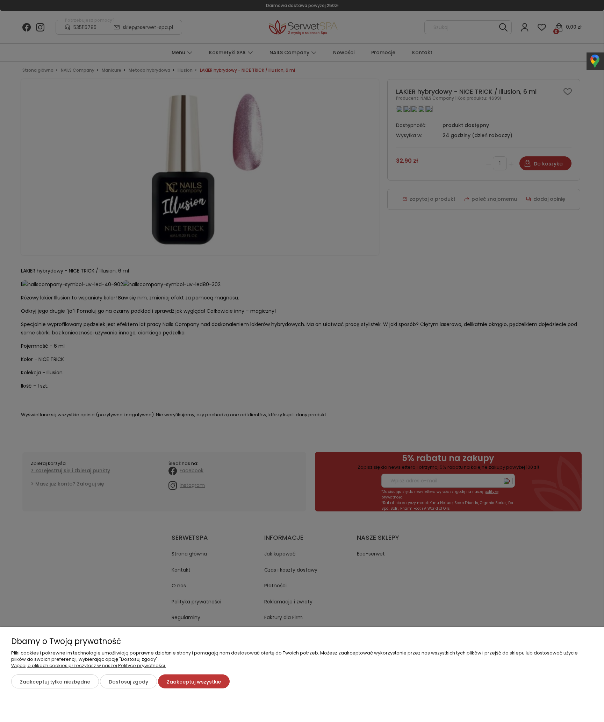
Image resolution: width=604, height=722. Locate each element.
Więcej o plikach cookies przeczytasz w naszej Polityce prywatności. (88, 665)
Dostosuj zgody (128, 681)
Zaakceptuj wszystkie (194, 681)
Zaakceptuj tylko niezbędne (55, 681)
